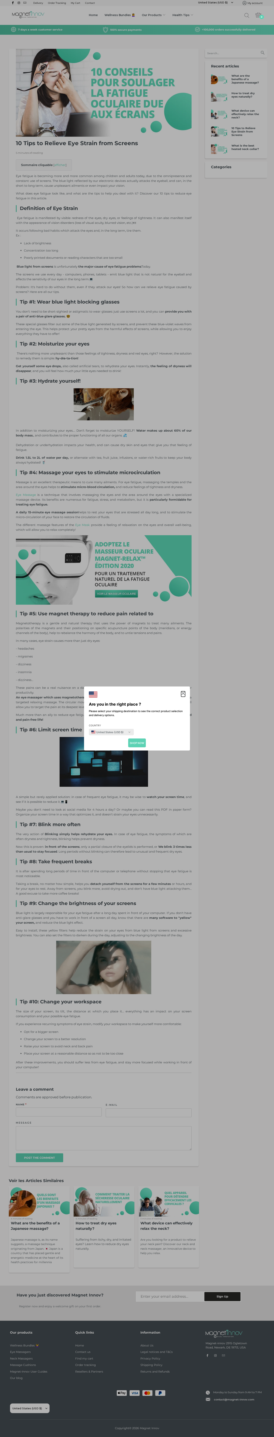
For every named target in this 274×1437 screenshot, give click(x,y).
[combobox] (107, 732)
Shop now (137, 743)
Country (95, 725)
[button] (183, 694)
